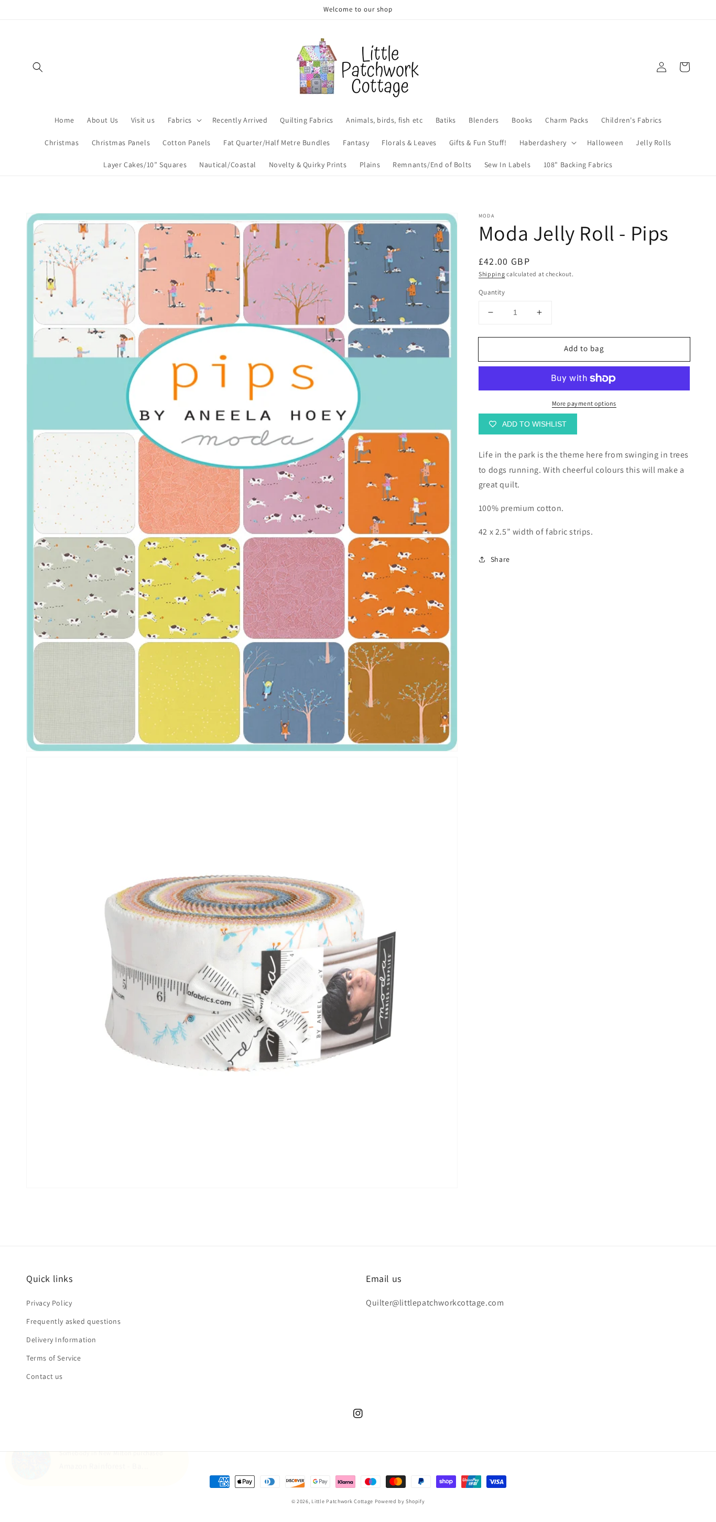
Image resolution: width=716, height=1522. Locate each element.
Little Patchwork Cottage (342, 1501)
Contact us (44, 1376)
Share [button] (500, 559)
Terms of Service (53, 1358)
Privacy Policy (49, 1303)
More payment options (584, 403)
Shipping (492, 274)
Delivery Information (61, 1339)
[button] (37, 67)
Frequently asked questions (73, 1321)
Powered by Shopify (400, 1501)
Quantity (492, 292)
